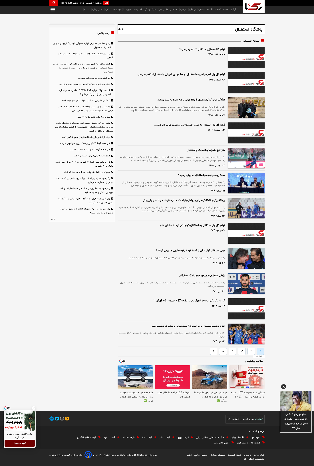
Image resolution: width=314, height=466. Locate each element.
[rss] (66, 419)
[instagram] (61, 419)
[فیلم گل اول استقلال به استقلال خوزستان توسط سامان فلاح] (246, 233)
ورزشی (201, 9)
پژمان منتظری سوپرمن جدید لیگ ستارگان (202, 276)
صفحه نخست (222, 9)
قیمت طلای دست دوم (249, 443)
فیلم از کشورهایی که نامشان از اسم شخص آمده (86, 137)
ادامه (53, 219)
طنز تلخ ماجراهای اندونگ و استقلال (206, 150)
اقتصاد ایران (238, 437)
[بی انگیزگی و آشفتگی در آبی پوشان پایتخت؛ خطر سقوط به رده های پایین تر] (246, 208)
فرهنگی (192, 9)
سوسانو (256, 437)
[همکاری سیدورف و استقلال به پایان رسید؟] (246, 183)
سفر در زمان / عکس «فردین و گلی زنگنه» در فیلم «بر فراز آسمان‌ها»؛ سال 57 (296, 421)
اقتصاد (210, 9)
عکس (108, 9)
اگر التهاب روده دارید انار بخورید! (94, 78)
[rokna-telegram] (51, 419)
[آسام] (88, 455)
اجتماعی (174, 9)
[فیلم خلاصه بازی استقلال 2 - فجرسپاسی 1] (246, 57)
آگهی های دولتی (221, 443)
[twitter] (56, 419)
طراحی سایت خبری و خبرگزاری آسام (66, 455)
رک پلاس (163, 9)
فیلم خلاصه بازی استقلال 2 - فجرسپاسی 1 (202, 49)
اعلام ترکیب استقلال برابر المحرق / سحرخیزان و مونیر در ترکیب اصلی (188, 326)
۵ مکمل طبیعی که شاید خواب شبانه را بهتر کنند (86, 100)
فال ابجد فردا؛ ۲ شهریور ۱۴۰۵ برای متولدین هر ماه (85, 143)
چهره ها (127, 9)
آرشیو (233, 9)
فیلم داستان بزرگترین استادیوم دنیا (91, 156)
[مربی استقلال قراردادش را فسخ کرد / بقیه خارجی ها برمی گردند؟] (246, 258)
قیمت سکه (129, 437)
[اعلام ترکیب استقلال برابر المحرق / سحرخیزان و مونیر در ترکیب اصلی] (246, 334)
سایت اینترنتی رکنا (148, 455)
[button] (52, 10)
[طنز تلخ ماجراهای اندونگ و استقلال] (246, 158)
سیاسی (183, 9)
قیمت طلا (147, 437)
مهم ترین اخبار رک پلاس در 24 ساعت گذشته (87, 172)
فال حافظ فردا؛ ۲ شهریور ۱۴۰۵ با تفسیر (90, 149)
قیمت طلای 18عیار (87, 437)
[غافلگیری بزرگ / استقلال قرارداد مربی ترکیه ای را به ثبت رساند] (246, 107)
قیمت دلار (165, 437)
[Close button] (33, 408)
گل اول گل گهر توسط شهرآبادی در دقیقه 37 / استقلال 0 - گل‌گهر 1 (189, 301)
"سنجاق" (259, 419)
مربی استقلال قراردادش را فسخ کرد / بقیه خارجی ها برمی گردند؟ (190, 251)
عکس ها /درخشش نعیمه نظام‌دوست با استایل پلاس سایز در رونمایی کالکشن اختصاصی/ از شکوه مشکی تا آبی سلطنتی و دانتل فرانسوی (84, 127)
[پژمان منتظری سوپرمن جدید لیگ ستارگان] (246, 283)
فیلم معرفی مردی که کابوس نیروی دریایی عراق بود (84, 84)
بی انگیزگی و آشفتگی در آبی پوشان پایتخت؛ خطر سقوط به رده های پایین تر (184, 200)
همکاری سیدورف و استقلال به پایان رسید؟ (201, 175)
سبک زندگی (151, 9)
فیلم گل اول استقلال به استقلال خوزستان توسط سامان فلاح (192, 225)
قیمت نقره (110, 437)
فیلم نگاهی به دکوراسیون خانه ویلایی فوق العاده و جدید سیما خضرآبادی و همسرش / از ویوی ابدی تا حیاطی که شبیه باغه (83, 68)
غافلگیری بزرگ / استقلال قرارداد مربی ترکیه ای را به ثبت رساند (191, 100)
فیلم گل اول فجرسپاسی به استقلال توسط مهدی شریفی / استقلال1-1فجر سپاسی (181, 74)
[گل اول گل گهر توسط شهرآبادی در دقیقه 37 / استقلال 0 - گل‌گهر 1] (246, 308)
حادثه (87, 9)
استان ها (138, 9)
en (106, 3)
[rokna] (254, 6)
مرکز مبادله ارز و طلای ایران (210, 437)
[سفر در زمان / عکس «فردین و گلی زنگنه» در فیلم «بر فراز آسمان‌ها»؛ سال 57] (295, 401)
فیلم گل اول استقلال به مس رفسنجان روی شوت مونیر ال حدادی (189, 125)
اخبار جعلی (97, 9)
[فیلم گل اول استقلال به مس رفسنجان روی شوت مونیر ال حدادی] (246, 132)
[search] (53, 3)
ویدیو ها (117, 9)
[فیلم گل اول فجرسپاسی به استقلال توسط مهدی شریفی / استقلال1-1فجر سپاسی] (246, 82)
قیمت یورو (183, 437)
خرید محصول (20, 443)
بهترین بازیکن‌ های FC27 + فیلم (93, 117)
